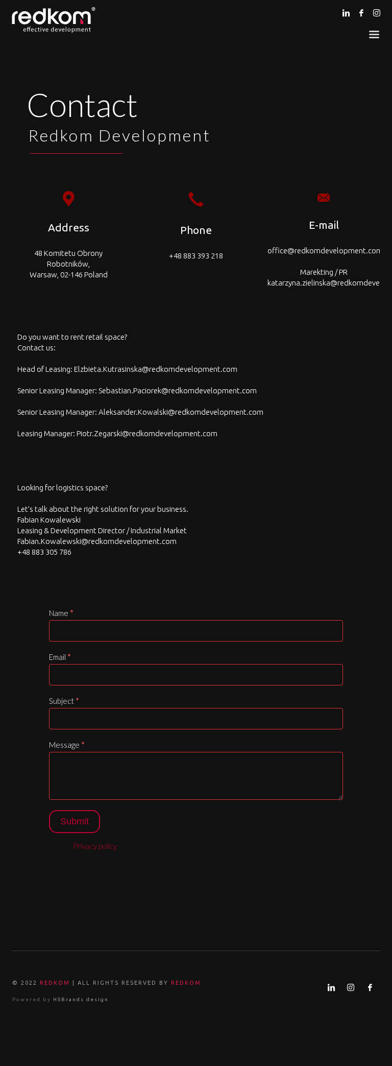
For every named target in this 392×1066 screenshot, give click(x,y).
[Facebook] (361, 12)
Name (61, 613)
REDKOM (55, 983)
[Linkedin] (346, 12)
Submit (74, 821)
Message (67, 744)
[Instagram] (376, 12)
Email (60, 656)
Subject (64, 700)
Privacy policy (95, 845)
